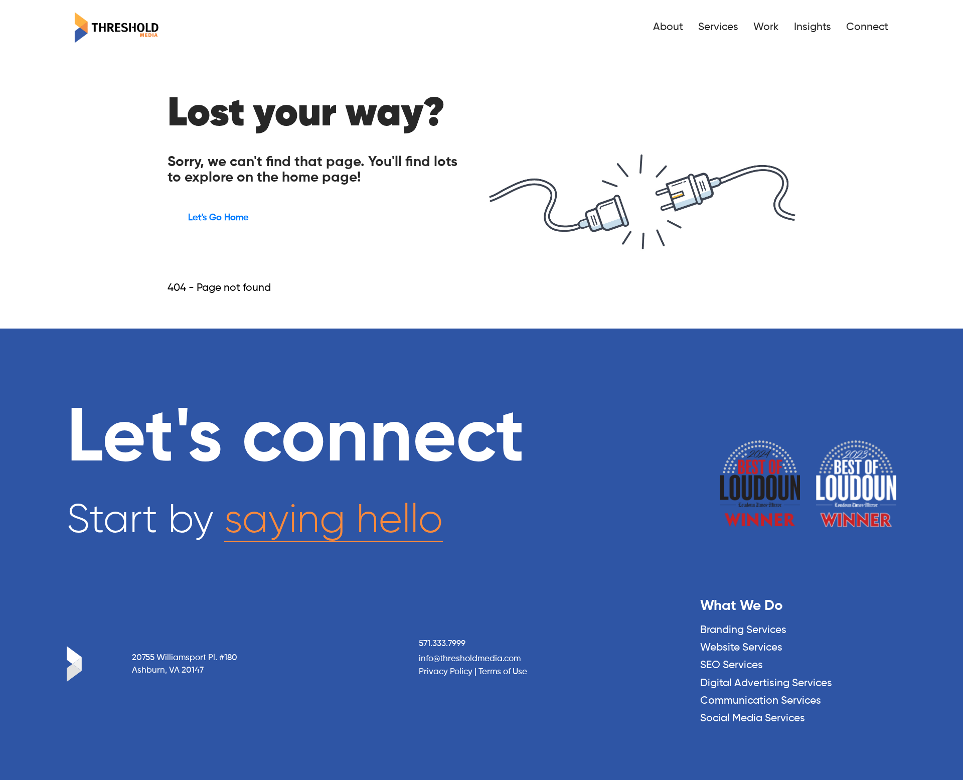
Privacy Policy (445, 672)
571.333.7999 (442, 644)
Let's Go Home (218, 217)
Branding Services (743, 630)
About (668, 27)
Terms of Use (502, 672)
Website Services (741, 648)
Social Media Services (752, 718)
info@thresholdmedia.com (470, 659)
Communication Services (760, 701)
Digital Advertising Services (766, 683)
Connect (867, 27)
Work (766, 27)
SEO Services (731, 665)
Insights (812, 27)
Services (718, 27)
